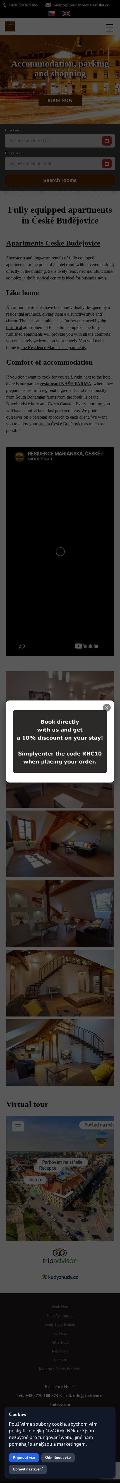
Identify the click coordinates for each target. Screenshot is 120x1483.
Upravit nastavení (28, 1469)
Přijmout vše (24, 1457)
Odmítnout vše (58, 1457)
